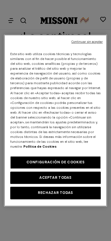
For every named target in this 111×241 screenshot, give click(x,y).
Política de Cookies (40, 146)
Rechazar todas (55, 192)
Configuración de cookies (55, 162)
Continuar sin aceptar (87, 42)
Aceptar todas (55, 177)
